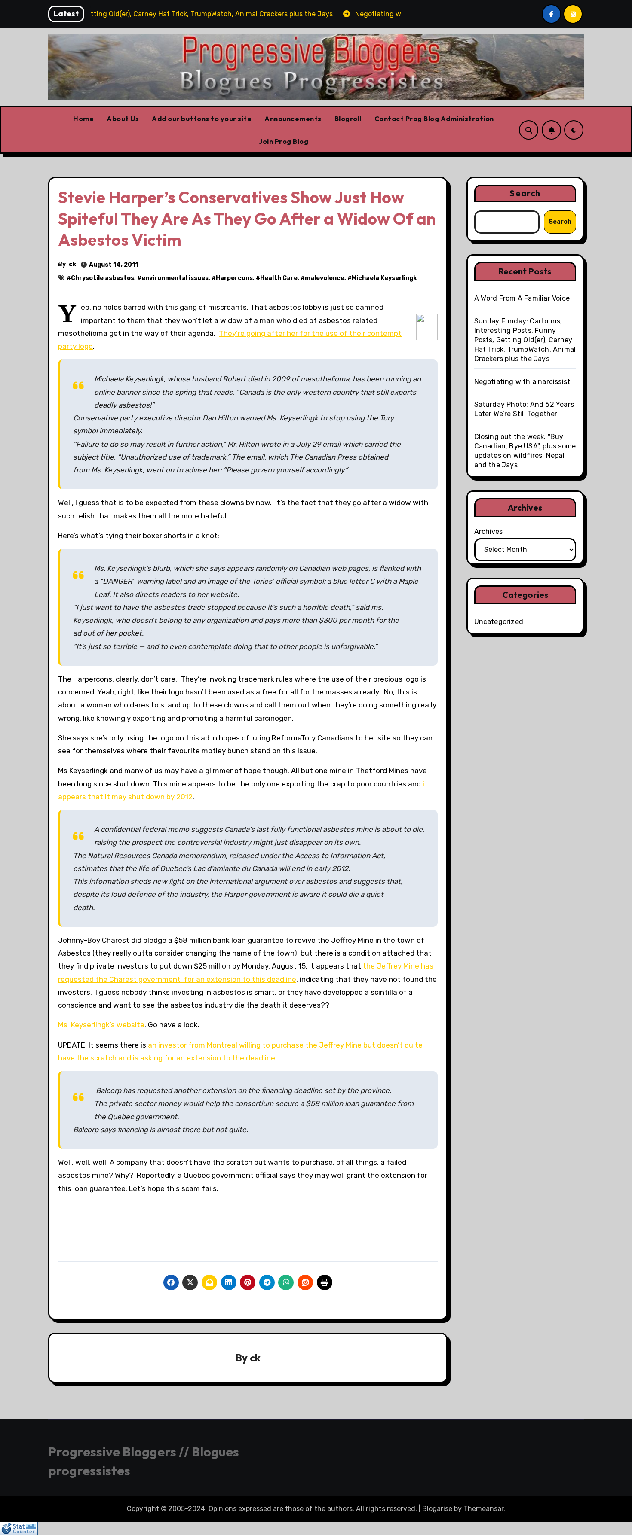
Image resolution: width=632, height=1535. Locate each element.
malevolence (324, 278)
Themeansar (483, 1509)
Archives (488, 531)
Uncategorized (499, 622)
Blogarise (437, 1509)
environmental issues (175, 278)
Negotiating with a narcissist (522, 382)
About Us (123, 118)
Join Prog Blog (283, 141)
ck (72, 264)
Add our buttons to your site (202, 118)
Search (524, 193)
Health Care (279, 278)
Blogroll (348, 118)
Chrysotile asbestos (102, 278)
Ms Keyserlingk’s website (101, 1024)
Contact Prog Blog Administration (434, 118)
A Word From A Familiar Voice (522, 298)
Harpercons (234, 278)
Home (83, 118)
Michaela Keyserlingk (384, 278)
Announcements (293, 118)
